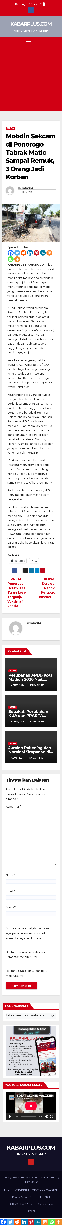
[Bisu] (46, 1116)
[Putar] (10, 1116)
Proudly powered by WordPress (20, 1177)
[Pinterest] (36, 253)
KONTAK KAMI (21, 1190)
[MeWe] (43, 253)
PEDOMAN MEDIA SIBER (44, 1190)
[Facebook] (11, 253)
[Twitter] (17, 253)
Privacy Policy (19, 1197)
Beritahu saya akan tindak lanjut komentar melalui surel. (27, 955)
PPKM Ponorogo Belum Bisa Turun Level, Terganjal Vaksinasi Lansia (17, 592)
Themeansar (31, 1181)
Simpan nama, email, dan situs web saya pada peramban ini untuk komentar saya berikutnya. (28, 933)
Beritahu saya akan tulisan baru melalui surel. (27, 973)
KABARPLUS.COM (31, 24)
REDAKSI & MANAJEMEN (22, 1204)
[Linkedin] (30, 253)
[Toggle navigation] (28, 41)
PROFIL (34, 1197)
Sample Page (45, 1204)
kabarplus (27, 187)
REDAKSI (45, 1197)
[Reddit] (23, 253)
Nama (10, 875)
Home (7, 1190)
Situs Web (12, 907)
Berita (10, 128)
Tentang (31, 1210)
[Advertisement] (31, 78)
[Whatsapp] (11, 259)
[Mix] (49, 253)
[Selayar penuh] (51, 1116)
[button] (51, 41)
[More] (17, 259)
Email (10, 891)
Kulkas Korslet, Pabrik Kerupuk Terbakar (46, 588)
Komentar (13, 806)
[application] (31, 1106)
